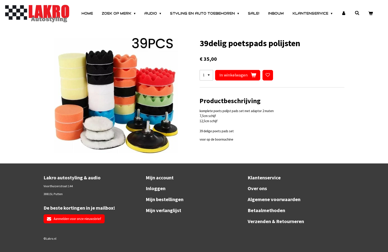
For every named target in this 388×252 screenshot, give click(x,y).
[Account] (344, 13)
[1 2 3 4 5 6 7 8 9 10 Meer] (206, 75)
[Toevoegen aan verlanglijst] (267, 75)
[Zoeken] (357, 13)
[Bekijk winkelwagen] (371, 13)
